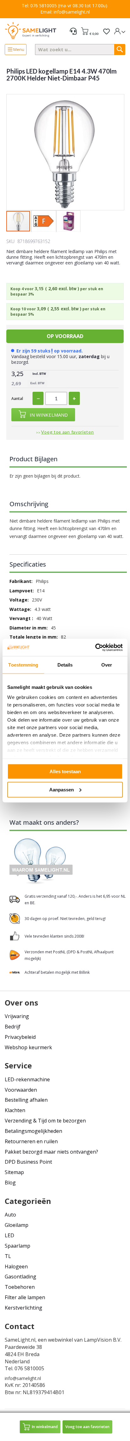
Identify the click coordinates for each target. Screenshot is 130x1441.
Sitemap (14, 1172)
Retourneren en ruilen (31, 1141)
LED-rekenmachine (27, 1079)
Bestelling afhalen (26, 1099)
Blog (10, 1182)
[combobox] (80, 49)
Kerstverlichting (23, 1307)
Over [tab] (106, 665)
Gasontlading (20, 1276)
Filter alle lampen (25, 1297)
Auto (10, 1214)
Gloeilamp (16, 1225)
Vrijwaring (17, 1016)
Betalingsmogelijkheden (33, 1131)
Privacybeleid (20, 1037)
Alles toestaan (65, 771)
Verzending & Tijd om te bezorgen (45, 1120)
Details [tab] (65, 665)
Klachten (15, 1110)
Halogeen (16, 1266)
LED (9, 1235)
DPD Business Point (28, 1161)
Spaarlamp (17, 1245)
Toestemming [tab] (23, 665)
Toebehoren (20, 1286)
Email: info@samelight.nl (65, 12)
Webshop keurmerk (28, 1047)
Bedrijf (13, 1026)
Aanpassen (61, 789)
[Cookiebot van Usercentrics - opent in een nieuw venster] (95, 647)
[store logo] (30, 30)
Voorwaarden (21, 1089)
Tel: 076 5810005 (39, 5)
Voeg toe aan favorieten (67, 432)
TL (8, 1256)
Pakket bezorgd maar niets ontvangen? (51, 1151)
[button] (43, 221)
